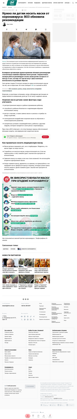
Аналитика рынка (9, 369)
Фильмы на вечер (32, 356)
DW (32, 85)
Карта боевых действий (34, 334)
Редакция (41, 306)
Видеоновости (8, 338)
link (21, 316)
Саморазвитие (56, 359)
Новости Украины (9, 334)
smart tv (61, 405)
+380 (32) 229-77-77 (49, 396)
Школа (54, 355)
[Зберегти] (45, 29)
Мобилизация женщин (58, 336)
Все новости (8, 330)
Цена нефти (8, 351)
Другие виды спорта (33, 377)
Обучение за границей (58, 361)
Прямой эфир (8, 336)
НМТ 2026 (54, 357)
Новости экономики (10, 350)
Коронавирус (22, 2)
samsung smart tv (70, 405)
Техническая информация (67, 304)
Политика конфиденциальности (57, 304)
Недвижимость (9, 367)
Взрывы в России (32, 342)
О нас (40, 303)
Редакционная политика (42, 309)
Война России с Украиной (35, 330)
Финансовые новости (10, 356)
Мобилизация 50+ (56, 334)
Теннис (30, 373)
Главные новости (9, 332)
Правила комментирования (56, 322)
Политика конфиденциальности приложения (57, 313)
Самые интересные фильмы (35, 351)
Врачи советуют (58, 2)
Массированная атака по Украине (36, 340)
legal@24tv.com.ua (58, 398)
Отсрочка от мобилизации (58, 340)
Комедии (30, 358)
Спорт (30, 367)
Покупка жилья (8, 371)
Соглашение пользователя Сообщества (55, 317)
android (44, 405)
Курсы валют (8, 354)
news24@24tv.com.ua (8, 306)
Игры (65, 320)
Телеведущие (42, 314)
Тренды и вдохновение (10, 373)
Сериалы (30, 360)
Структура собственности (67, 312)
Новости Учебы (56, 350)
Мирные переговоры (33, 336)
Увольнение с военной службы (60, 332)
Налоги (6, 360)
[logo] (11, 3)
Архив (65, 315)
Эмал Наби (10, 24)
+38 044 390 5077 (25, 306)
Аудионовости (8, 340)
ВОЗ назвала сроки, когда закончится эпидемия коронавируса (22, 90)
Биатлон (30, 375)
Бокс (29, 369)
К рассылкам (30, 386)
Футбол (30, 371)
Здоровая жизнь (47, 2)
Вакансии (66, 309)
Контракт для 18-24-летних (59, 338)
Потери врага (31, 344)
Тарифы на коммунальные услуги (13, 358)
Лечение (30, 2)
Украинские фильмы (33, 354)
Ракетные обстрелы (33, 332)
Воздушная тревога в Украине (35, 338)
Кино (29, 350)
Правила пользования (44, 319)
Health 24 (4, 7)
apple (52, 405)
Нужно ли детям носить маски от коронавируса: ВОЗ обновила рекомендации (31, 7)
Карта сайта (66, 317)
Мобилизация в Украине (59, 330)
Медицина (37, 2)
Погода (6, 342)
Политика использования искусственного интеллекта (55, 308)
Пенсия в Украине (9, 362)
